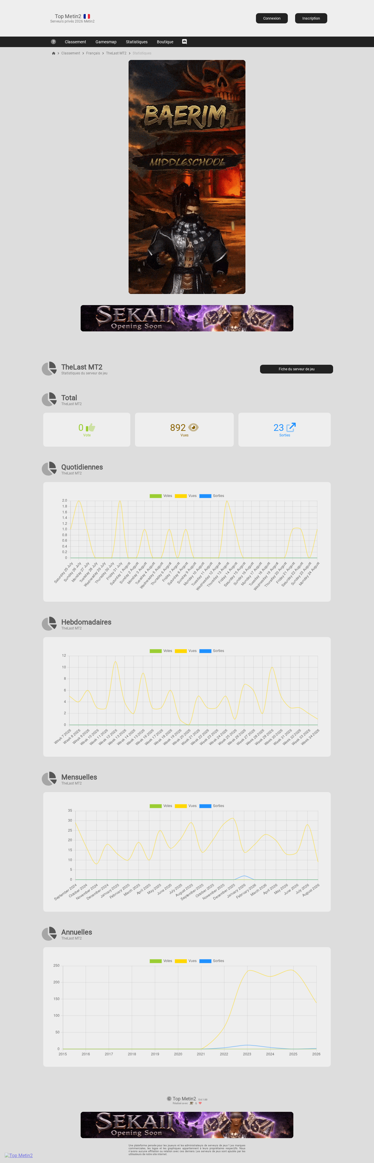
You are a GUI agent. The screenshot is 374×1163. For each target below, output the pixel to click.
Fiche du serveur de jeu (297, 369)
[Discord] (184, 42)
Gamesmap (106, 41)
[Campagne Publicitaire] (187, 292)
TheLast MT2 (116, 53)
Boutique (165, 41)
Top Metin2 (68, 16)
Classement (75, 41)
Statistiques (137, 41)
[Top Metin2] (54, 1155)
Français (93, 53)
